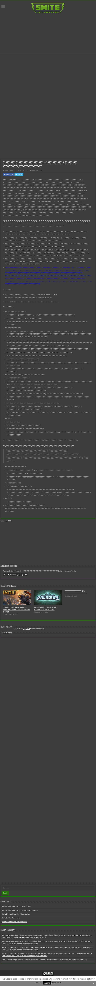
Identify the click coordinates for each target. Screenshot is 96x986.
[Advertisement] (48, 33)
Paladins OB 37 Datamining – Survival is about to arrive (46, 608)
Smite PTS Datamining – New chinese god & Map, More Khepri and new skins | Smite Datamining (36, 935)
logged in (26, 629)
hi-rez (8, 521)
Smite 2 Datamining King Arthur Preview (16, 914)
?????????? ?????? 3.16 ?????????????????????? (76, 592)
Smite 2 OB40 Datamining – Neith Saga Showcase (20, 910)
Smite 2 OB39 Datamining (11, 918)
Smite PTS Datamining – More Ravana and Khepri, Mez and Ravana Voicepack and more (55, 960)
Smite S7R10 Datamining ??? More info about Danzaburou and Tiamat (16, 609)
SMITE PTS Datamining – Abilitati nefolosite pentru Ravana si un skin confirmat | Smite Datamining (37, 947)
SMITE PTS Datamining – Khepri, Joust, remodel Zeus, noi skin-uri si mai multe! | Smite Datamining (37, 953)
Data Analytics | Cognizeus (11, 960)
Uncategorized (37, 170)
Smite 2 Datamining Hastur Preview (14, 922)
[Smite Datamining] (48, 8)
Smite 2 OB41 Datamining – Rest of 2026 (16, 906)
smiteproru (9, 170)
